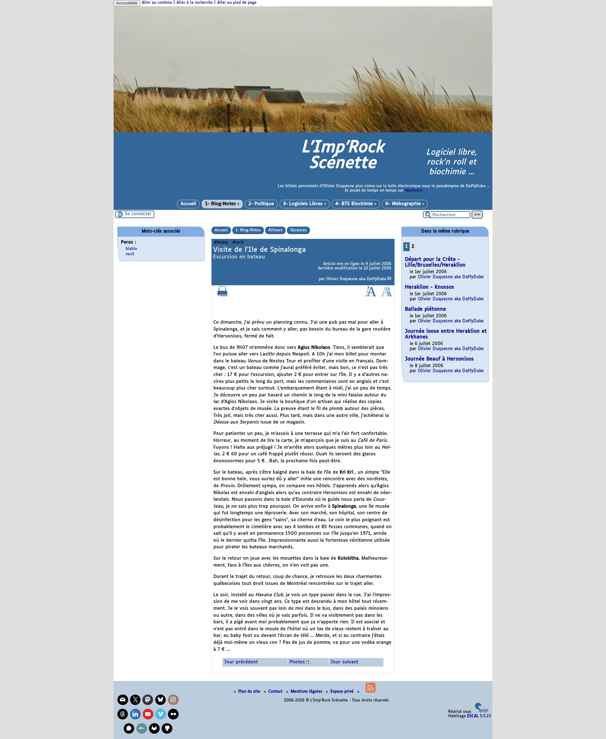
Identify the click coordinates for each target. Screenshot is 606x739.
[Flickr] (173, 714)
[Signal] (129, 728)
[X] (135, 700)
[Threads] (122, 714)
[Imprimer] (222, 295)
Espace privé (342, 692)
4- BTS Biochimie (355, 204)
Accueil (188, 204)
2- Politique (261, 204)
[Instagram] (173, 700)
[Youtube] (148, 714)
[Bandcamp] (141, 728)
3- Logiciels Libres (304, 204)
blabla (131, 249)
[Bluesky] (160, 700)
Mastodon (414, 191)
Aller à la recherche (194, 3)
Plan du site (249, 692)
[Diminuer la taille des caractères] (386, 295)
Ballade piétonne (425, 309)
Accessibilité (127, 3)
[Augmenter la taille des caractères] (370, 295)
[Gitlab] (154, 728)
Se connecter (138, 214)
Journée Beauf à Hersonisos (439, 359)
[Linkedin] (135, 714)
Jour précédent (241, 662)
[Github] (167, 728)
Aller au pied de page (237, 3)
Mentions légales (307, 692)
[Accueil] (303, 131)
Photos (297, 662)
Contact (276, 692)
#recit (238, 243)
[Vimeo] (160, 714)
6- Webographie (404, 204)
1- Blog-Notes (222, 204)
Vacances (298, 230)
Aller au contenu (157, 3)
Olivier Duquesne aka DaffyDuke (356, 279)
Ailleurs (275, 230)
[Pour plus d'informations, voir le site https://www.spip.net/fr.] (481, 712)
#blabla (221, 243)
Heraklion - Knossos (429, 287)
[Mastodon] (147, 700)
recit (130, 254)
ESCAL (473, 716)
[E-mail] (122, 700)
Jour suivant (344, 662)
